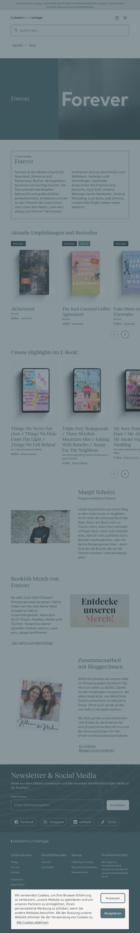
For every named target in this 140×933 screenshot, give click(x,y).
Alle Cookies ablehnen (32, 922)
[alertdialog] (70, 909)
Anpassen (113, 898)
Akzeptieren (113, 913)
